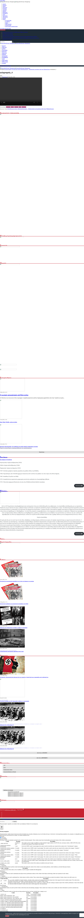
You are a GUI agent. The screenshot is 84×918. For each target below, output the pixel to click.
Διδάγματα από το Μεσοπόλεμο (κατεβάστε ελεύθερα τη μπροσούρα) (13, 627)
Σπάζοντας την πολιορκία (8, 790)
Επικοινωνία (11, 819)
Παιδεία (4, 11)
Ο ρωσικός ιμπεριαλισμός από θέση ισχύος (14, 395)
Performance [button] (2, 871)
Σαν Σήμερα (3, 457)
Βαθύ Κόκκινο (8, 24)
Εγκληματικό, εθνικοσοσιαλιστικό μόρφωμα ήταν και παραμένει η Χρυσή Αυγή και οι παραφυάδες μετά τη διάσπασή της (24, 677)
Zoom (6, 22)
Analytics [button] (2, 874)
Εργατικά (4, 8)
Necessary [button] (2, 836)
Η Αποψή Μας (8, 20)
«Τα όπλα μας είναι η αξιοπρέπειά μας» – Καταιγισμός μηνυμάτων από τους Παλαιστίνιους (30, 109)
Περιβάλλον (5, 13)
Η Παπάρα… (4, 491)
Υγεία (4, 14)
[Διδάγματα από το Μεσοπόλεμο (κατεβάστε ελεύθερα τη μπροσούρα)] (12, 624)
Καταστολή (5, 12)
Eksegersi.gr (4, 76)
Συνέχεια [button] (7, 916)
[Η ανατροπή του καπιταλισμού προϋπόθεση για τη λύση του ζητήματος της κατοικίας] (12, 578)
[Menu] (0, 67)
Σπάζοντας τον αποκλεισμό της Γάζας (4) (15, 792)
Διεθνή (4, 6)
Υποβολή (14, 821)
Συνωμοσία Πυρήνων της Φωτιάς (10, 771)
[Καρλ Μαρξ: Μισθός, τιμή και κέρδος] (11, 421)
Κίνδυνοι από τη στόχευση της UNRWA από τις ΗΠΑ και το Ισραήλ (15, 32)
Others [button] (1, 888)
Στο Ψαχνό (7, 21)
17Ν (4, 765)
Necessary (4, 837)
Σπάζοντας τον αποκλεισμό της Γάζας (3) (15, 793)
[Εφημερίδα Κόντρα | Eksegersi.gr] (15, 43)
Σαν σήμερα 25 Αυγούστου (8, 33)
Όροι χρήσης (17, 819)
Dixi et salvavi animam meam (11, 26)
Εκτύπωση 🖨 (79, 485)
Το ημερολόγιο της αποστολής (13, 791)
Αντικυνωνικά (8, 25)
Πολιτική (4, 5)
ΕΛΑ (5, 767)
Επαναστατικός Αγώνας (8, 769)
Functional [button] (2, 864)
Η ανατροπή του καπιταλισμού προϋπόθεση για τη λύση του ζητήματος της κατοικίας (17, 581)
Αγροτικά (5, 9)
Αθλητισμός (5, 17)
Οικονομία (5, 7)
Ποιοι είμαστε (6, 819)
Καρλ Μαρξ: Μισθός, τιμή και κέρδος (8, 422)
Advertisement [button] (3, 885)
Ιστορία (4, 18)
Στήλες (4, 19)
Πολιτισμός (5, 15)
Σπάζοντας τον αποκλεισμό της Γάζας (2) (15, 794)
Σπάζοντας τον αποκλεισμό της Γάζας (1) (15, 795)
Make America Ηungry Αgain (8, 35)
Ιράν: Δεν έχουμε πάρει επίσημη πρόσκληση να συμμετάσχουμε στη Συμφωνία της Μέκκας (20, 36)
